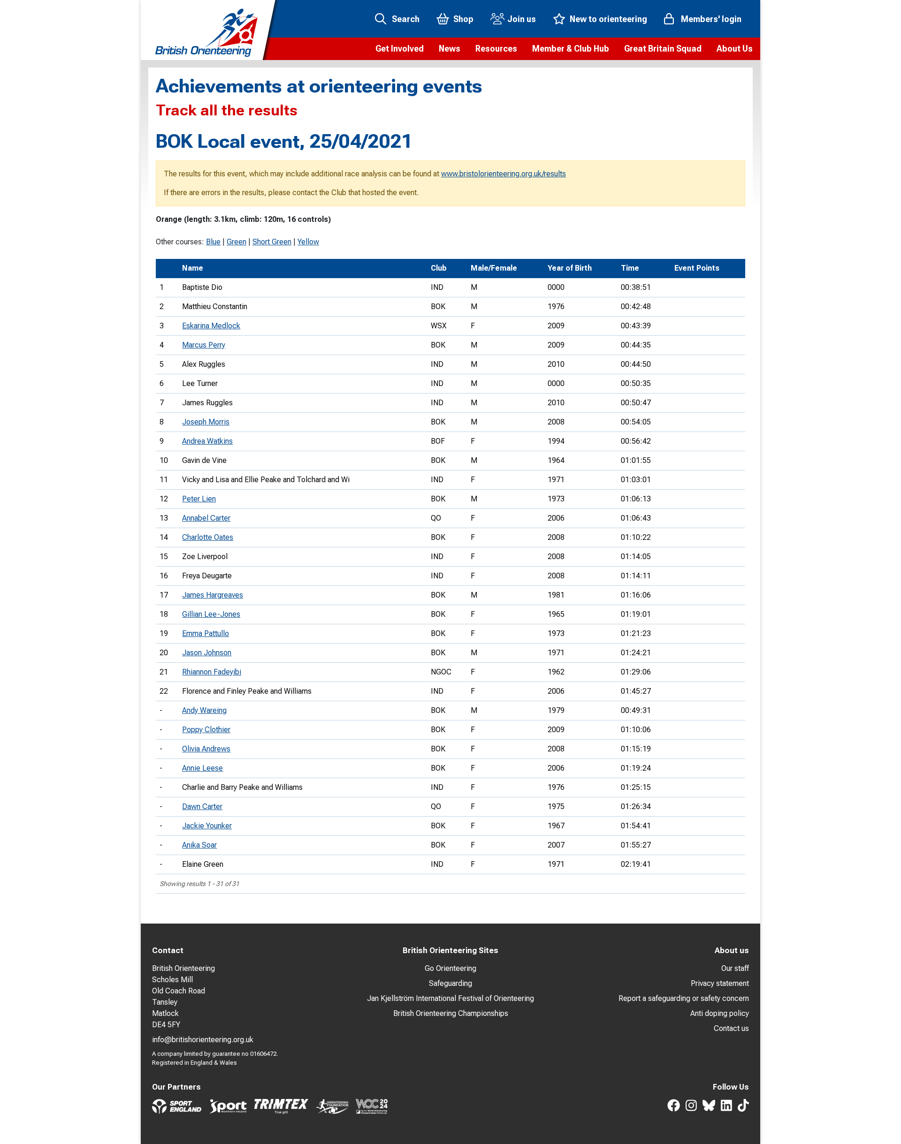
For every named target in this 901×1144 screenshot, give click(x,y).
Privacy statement (720, 983)
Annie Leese (202, 768)
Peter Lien (199, 498)
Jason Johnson (206, 652)
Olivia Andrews (206, 748)
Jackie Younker (207, 825)
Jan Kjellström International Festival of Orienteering (450, 998)
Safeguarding (450, 983)
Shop (463, 19)
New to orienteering (608, 19)
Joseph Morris (205, 421)
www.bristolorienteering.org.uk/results (503, 173)
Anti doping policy (719, 1013)
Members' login (711, 19)
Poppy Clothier (206, 729)
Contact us (731, 1028)
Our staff (735, 968)
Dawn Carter (202, 806)
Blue (213, 241)
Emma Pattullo (205, 633)
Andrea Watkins (207, 441)
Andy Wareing (204, 710)
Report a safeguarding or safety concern (683, 998)
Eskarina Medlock (211, 325)
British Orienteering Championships (450, 1013)
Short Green (271, 241)
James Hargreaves (212, 595)
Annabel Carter (206, 518)
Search (406, 19)
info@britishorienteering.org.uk (202, 1039)
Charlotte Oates (207, 537)
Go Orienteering (450, 968)
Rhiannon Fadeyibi (211, 671)
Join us (521, 19)
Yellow (308, 241)
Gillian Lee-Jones (211, 614)
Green (236, 241)
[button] (399, 49)
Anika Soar (199, 845)
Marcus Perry (203, 345)
